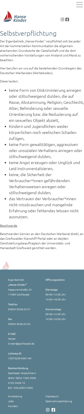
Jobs (11, 401)
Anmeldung (15, 396)
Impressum (51, 396)
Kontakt (13, 406)
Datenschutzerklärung (58, 401)
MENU (10, 5)
